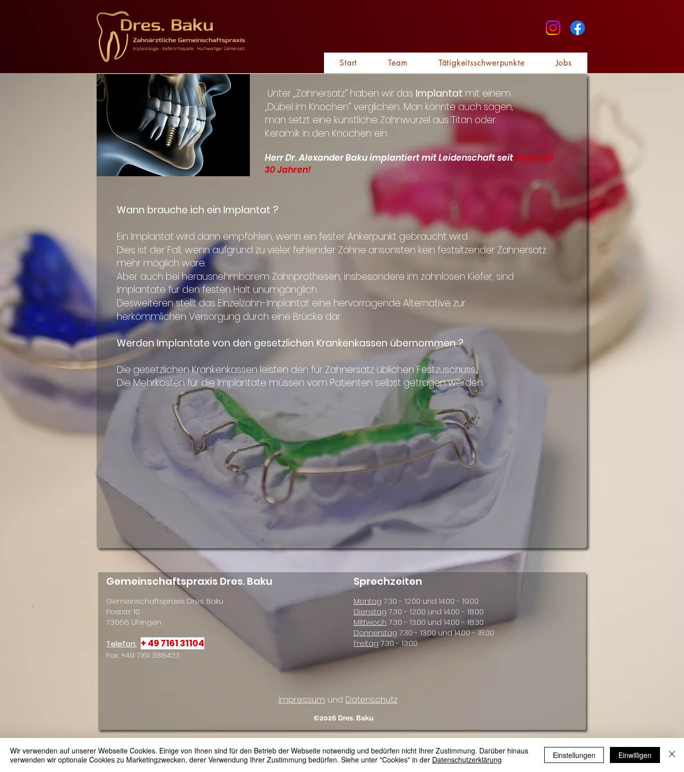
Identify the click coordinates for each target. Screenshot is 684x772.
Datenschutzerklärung (467, 759)
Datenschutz (372, 699)
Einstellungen (574, 755)
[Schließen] (672, 755)
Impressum (301, 699)
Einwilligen (634, 755)
